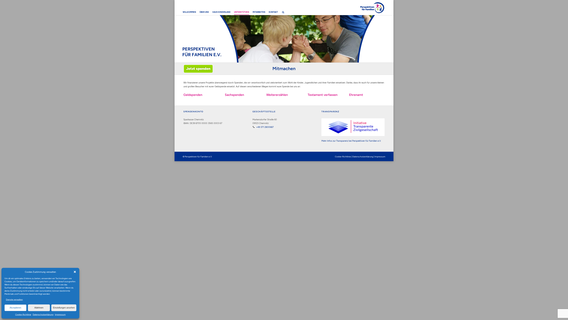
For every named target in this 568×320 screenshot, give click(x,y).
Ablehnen (38, 307)
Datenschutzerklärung (43, 314)
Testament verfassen (323, 95)
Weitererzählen (277, 95)
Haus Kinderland (221, 12)
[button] (74, 271)
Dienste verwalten (14, 299)
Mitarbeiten (259, 12)
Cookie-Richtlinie (23, 314)
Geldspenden (192, 95)
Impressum (60, 314)
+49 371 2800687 (265, 127)
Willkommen (189, 12)
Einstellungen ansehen (64, 307)
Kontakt (273, 12)
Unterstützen (241, 12)
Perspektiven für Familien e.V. (366, 140)
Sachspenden (234, 95)
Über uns (204, 12)
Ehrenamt (356, 95)
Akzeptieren (15, 307)
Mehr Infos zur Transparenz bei (336, 140)
